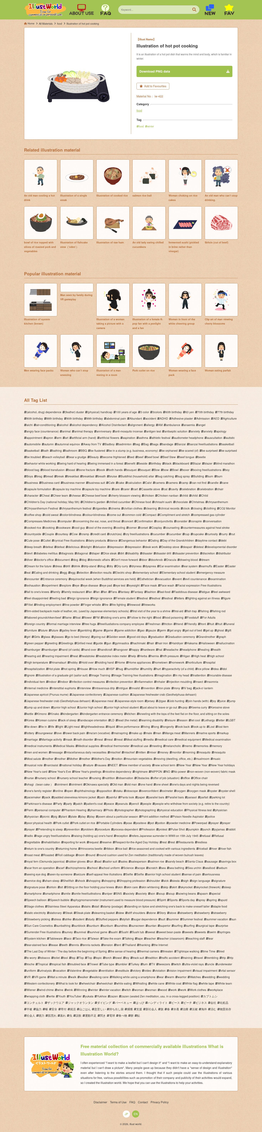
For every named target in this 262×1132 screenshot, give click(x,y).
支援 (139, 1009)
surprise (223, 926)
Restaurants (186, 842)
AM (160, 425)
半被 (29, 1009)
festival (143, 598)
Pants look (127, 797)
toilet (57, 958)
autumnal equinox (68, 444)
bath (46, 450)
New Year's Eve (61, 771)
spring (213, 900)
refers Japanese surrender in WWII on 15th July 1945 (165, 836)
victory (137, 970)
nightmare (141, 771)
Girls (37, 637)
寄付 (63, 1009)
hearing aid (34, 656)
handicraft (106, 649)
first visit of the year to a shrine (151, 611)
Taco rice (80, 938)
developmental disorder (222, 547)
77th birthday (225, 412)
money (164, 752)
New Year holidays (223, 765)
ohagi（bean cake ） (40, 784)
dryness (137, 566)
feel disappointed (37, 598)
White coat (174, 983)
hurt (158, 669)
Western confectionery (41, 983)
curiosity (212, 534)
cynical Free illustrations (69, 540)
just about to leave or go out (159, 707)
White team (225, 983)
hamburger (33, 649)
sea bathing (176, 868)
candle (214, 483)
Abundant (136, 418)
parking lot (218, 797)
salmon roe (157, 861)
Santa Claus (195, 861)
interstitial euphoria (64, 688)
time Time (209, 951)
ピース (175, 1003)
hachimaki (139, 643)
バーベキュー (123, 1003)
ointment (62, 784)
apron (49, 438)
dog (75, 560)
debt (223, 540)
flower (88, 617)
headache (172, 649)
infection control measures (88, 682)
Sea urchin (194, 868)
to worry (32, 958)
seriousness (212, 874)
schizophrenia (77, 868)
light (60, 727)
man (158, 733)
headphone (189, 649)
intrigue (123, 688)
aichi (30, 425)
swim (212, 932)
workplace (216, 990)
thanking (144, 945)
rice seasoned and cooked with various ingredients (163, 849)
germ (163, 630)
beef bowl (153, 457)
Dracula (171, 560)
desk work (151, 547)
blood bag (33, 470)
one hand (146, 784)
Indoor (64, 682)
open (70, 791)
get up (209, 630)
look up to (199, 727)
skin (120, 887)
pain (102, 797)
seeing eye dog (36, 874)
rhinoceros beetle (91, 849)
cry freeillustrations (137, 534)
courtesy (63, 534)
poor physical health (39, 823)
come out (115, 515)
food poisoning (174, 617)
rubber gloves (77, 861)
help (133, 656)
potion (161, 823)
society (129, 893)
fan (90, 592)
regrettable (33, 842)
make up (136, 733)
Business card (51, 483)
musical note (35, 765)
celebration (189, 489)
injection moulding (180, 682)
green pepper (35, 643)
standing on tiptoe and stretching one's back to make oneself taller (168, 906)
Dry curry (122, 566)
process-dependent (126, 829)
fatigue (205, 592)
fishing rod (218, 611)
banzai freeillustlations (203, 444)
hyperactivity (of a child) (179, 669)
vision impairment (180, 970)
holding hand (105, 662)
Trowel (94, 964)
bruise (113, 476)
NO (168, 771)
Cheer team (60, 495)
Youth (62, 996)
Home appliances (140, 662)
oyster (213, 791)
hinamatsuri (59, 662)
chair (220, 489)
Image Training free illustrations (133, 675)
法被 (195, 1009)
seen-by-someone (61, 874)
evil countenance (196, 579)
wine (60, 990)
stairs (87, 906)
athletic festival (161, 438)
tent (118, 945)
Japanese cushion (117, 694)
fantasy (125, 592)
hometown (161, 662)
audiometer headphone (188, 438)
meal (100, 739)
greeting (52, 643)
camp (184, 483)
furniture (32, 630)
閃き (103, 1015)
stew (121, 913)
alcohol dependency (85, 425)
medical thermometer (116, 746)
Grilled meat (84, 643)
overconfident (149, 791)
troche (30, 964)
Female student (125, 598)
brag (39, 476)
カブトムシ (210, 996)
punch (206, 829)
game (98, 630)
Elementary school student (178, 572)
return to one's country (40, 849)
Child (204, 495)
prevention (73, 829)
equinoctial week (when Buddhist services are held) (103, 579)
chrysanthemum (218, 502)
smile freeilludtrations (87, 893)
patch (79, 804)
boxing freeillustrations (207, 470)
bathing (57, 450)
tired (221, 951)
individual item (36, 682)
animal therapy (83, 431)
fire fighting (119, 605)
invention (149, 688)
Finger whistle (92, 605)
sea (163, 868)
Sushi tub (138, 932)
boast (71, 470)
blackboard (182, 463)
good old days (138, 637)
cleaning (151, 508)
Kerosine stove (220, 707)
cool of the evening (100, 528)
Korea (30, 720)
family (56, 592)
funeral (230, 624)
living (146, 727)
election (84, 572)
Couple (49, 534)
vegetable (91, 970)
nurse (30, 778)
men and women (37, 752)
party (69, 804)
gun (108, 643)
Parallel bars (176, 797)
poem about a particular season (118, 816)
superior (165, 926)
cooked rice (34, 528)
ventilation (107, 970)
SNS (119, 893)
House (83, 669)
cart (135, 489)
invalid (135, 688)
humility (147, 669)
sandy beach (176, 861)
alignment (136, 425)
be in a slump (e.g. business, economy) (133, 450)
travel (199, 958)
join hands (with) (198, 701)
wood (163, 990)
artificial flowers (109, 438)
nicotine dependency (118, 771)
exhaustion (33, 585)
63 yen (189, 412)
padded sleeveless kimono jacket (75, 797)
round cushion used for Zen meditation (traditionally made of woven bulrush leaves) (151, 855)
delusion (100, 547)
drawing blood (189, 560)
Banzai (181, 444)
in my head (182, 675)
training (187, 958)
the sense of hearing (123, 951)
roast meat (33, 855)
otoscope (132, 791)
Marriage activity (51, 739)
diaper (96, 553)
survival (81, 932)
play (83, 816)
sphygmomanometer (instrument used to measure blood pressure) (114, 900)
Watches (195, 977)
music (216, 759)
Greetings (67, 643)
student (79, 919)
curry (224, 534)
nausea (101, 765)
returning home (67, 849)
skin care (132, 887)
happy (135, 649)
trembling (212, 958)
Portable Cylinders (110, 823)
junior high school (64, 707)
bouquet (131, 470)
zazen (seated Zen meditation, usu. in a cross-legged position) (160, 996)
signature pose (36, 887)
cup (187, 534)
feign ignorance (79, 598)
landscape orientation (93, 720)
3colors (157, 412)
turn (145, 964)
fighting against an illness (204, 598)
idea (216, 669)
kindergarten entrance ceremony (102, 714)
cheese (76, 495)
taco (68, 938)
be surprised (210, 450)
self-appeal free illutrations (105, 874)
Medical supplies (88, 746)
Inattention (199, 675)
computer (66, 521)
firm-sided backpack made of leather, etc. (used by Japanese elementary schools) (78, 611)
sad (99, 861)
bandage (167, 444)
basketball (227, 444)
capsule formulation (39, 489)
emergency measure (212, 572)
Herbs (143, 656)
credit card (99, 534)
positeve (141, 823)
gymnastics (122, 643)
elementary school (146, 572)
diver (30, 560)
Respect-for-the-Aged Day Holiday (136, 842)
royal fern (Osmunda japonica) (46, 861)
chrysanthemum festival (76, 508)
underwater (225, 964)
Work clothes (198, 990)
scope (141, 868)
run (91, 861)
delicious (73, 547)
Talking (129, 938)
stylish (126, 919)
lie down (32, 727)
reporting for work (75, 842)
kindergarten (71, 714)
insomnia (212, 682)
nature (89, 765)
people (147, 804)
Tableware (56, 938)
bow (166, 470)
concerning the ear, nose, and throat (97, 521)
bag (137, 444)
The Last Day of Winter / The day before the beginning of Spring (67, 951)
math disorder (84, 739)
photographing (146, 810)
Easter (220, 566)
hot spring (69, 669)
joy (214, 701)
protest (163, 829)
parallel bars (156, 797)
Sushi (125, 932)
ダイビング (104, 1003)
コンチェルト (35, 1003)
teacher (151, 938)
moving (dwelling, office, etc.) (174, 759)
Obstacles (143, 778)
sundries (122, 926)
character (32, 495)
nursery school (46, 778)
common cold (132, 515)
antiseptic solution (176, 431)
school (93, 868)
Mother (73, 759)
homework (177, 662)
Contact (143, 1102)
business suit (96, 483)
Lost (211, 727)
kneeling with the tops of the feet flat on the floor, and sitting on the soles (184, 714)
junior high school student (122, 707)
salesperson (139, 861)
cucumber (159, 534)
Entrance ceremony (55, 579)
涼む (213, 1009)
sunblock (79, 926)
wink (70, 990)
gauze (152, 630)
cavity (174, 489)
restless (202, 842)
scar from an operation (41, 868)
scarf (61, 868)
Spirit (162, 900)
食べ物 (123, 1015)
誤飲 (78, 1015)
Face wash (167, 585)
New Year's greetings (88, 771)
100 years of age (126, 412)
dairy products (97, 540)
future (44, 630)
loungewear (45, 733)
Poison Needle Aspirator (188, 816)
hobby (74, 662)
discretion (208, 553)
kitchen (131, 714)
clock (186, 508)
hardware (149, 649)
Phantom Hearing (75, 810)
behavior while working (41, 463)
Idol (224, 669)
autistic (230, 438)
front (203, 624)
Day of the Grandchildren (178, 540)
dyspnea (150, 566)
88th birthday (55, 418)
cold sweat (51, 515)
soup (162, 893)
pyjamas (219, 829)
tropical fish (59, 964)
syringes (225, 932)
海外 (204, 1009)
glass (46, 637)
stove (172, 913)
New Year (185, 765)
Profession (148, 829)
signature (219, 881)
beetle (202, 457)
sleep (227, 887)
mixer (152, 752)
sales (124, 861)
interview (85, 688)
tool (65, 958)
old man (132, 784)
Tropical (43, 964)
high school (216, 656)
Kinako (54, 714)
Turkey (135, 964)
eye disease (90, 585)
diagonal (82, 553)
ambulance (173, 425)
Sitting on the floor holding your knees (90, 887)
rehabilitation (52, 842)
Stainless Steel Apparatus (63, 906)
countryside (34, 534)
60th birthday (173, 412)
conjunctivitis (164, 521)
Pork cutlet (62, 823)
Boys (30, 476)
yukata (89, 996)
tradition (153, 958)
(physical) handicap (100, 412)
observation (125, 778)
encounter (33, 579)
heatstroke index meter (112, 656)
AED (216, 418)
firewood (134, 605)
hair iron (163, 643)
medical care (165, 739)
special (215, 893)
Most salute (34, 759)
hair (151, 643)
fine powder (72, 605)
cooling (120, 528)
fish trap (192, 611)
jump (232, 701)
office (186, 778)
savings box (228, 861)
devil (30, 553)
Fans (114, 592)
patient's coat (94, 804)
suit (163, 919)
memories (202, 746)
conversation (213, 521)
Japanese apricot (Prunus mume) (47, 694)
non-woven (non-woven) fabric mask (212, 771)
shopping (94, 881)
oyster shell (228, 791)
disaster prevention (187, 553)
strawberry (186, 913)
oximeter (167, 791)
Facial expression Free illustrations (200, 585)
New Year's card (37, 771)
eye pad (107, 585)
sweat (151, 932)
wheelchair (88, 983)
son (152, 893)
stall (96, 906)
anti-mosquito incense (129, 431)
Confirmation (145, 521)
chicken (149, 495)
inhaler (160, 682)
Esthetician (147, 579)
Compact (150, 515)
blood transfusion (54, 470)
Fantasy (138, 592)
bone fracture (87, 470)
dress (58, 566)
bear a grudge (77, 457)
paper (141, 797)
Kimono (42, 714)
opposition (105, 791)
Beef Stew (169, 457)
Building (198, 476)
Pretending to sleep (50, 829)
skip (165, 887)
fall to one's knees (38, 592)
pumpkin (193, 829)
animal (66, 431)
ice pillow (204, 669)
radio (30, 836)
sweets (188, 932)
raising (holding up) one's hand (93, 836)
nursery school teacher (73, 778)
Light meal (73, 727)
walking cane (100, 977)
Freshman (154, 624)
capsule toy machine (68, 489)
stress (57, 919)
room (81, 855)
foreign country (36, 624)
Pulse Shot (178, 829)
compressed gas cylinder (209, 515)
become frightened (114, 457)
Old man (117, 784)
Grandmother (207, 637)
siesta (176, 881)
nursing (96, 778)
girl (28, 637)
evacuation (164, 579)
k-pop (184, 707)
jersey (151, 701)
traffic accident (170, 958)
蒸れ (63, 1015)
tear (210, 938)
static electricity (36, 913)
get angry (175, 630)
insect (199, 682)
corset (144, 528)
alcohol (63, 425)
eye (77, 585)
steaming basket (104, 913)
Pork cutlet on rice (84, 823)
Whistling (141, 983)
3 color (144, 412)
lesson (183, 720)
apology (221, 431)
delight (87, 547)
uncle (210, 964)
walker (84, 977)
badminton (125, 444)
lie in (44, 727)
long (156, 727)
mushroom (202, 759)
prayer (215, 823)
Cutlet (47, 540)
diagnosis (67, 553)
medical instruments (39, 746)
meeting (157, 746)
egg (64, 572)
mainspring (121, 733)
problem (88, 829)
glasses (59, 637)
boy (227, 470)
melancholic (173, 746)
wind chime (46, 990)
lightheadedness (93, 727)
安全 (54, 1009)
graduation (157, 637)
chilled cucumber (119, 502)
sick (166, 881)
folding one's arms (114, 617)
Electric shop (123, 572)
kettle (30, 714)
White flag (191, 983)
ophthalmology (86, 791)
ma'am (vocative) (99, 733)
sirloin (52, 887)
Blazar (197, 463)
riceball (203, 849)
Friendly (192, 624)
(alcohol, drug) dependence (44, 412)
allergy (150, 425)
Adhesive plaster (182, 418)
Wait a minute (58, 977)
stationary (55, 913)
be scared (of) (189, 450)
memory (217, 746)
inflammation (145, 682)
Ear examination (170, 566)
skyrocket (186, 887)
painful (113, 797)
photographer (125, 810)
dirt (122, 553)
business (32, 483)
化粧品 (224, 1003)
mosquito (204, 752)
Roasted (48, 855)
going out (99, 637)
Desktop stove (170, 547)
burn (210, 476)
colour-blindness (95, 515)
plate (74, 816)
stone (152, 913)
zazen (114, 996)
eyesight (134, 585)
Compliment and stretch (175, 515)
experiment (51, 585)
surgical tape (206, 926)
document (63, 560)
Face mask (150, 585)
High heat (200, 656)
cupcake (198, 534)
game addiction (126, 630)
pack (47, 797)
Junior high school (91, 707)
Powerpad (200, 823)
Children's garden (94, 502)
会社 (213, 1003)
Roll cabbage (66, 855)
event (178, 579)
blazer (208, 463)
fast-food (165, 592)
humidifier (133, 669)
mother (49, 759)
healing (204, 649)
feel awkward (221, 592)
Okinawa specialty (97, 784)
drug (103, 566)
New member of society (136, 765)
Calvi (148, 483)
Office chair (200, 778)
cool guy (79, 528)
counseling (172, 528)
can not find (199, 483)
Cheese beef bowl (95, 495)
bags (155, 444)
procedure (103, 829)
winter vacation (111, 990)
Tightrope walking (188, 951)
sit (61, 887)
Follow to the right (141, 617)
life (52, 727)
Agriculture (230, 418)
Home (121, 662)
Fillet (30, 605)
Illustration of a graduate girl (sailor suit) (63, 675)
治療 (185, 1009)
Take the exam (112, 938)
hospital (210, 662)
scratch (153, 868)
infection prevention (120, 682)
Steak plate (83, 913)
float (78, 617)
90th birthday (74, 418)
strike (68, 919)
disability (133, 553)
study (91, 919)
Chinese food (142, 502)
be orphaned (169, 450)
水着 (176, 1009)
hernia (155, 656)
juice (223, 701)
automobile (34, 444)
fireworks (149, 605)
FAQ (132, 1102)
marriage (32, 739)
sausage (212, 861)
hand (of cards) (70, 649)
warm (170, 977)
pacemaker (34, 797)
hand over (90, 649)
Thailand (130, 945)
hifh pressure (170, 656)
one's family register (39, 791)
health (217, 649)
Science (128, 868)
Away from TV (92, 444)
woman (139, 990)
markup (224, 733)
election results (102, 572)
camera (160, 483)
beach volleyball (54, 457)
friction (168, 624)
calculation (135, 483)
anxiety (195, 431)
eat (28, 572)
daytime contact (207, 540)
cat (165, 489)
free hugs (90, 624)
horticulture (195, 662)
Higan (186, 656)
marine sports (207, 733)
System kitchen (36, 938)
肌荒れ (52, 1015)
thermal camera (149, 951)
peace (110, 804)
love (59, 733)
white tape (207, 983)
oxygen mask (197, 791)
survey (68, 932)
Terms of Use (118, 1102)
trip (224, 958)
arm (59, 438)
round (91, 855)
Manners (189, 733)
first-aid (178, 611)
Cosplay (156, 528)
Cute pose (33, 540)
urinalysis (46, 970)
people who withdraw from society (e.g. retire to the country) (192, 804)
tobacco (45, 958)
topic (99, 958)
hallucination (226, 643)
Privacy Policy (160, 1102)
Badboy (110, 444)
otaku (119, 791)
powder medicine (180, 823)
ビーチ (187, 1003)
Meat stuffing (134, 739)
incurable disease (220, 675)
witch (127, 990)
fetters (180, 598)
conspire (196, 521)
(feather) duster (74, 412)
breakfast (73, 476)
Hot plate (54, 669)
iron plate (164, 688)
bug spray (183, 476)
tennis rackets (91, 945)
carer (126, 489)
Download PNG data (154, 71)
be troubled (34, 457)
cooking (50, 528)
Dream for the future (39, 566)
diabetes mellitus (47, 553)
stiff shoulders (136, 913)
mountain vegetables (139, 759)
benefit (131, 463)
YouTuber (75, 996)
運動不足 (90, 1015)
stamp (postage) (113, 906)
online (59, 791)
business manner (74, 483)
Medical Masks (64, 746)
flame (68, 617)
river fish (226, 849)
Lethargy (209, 720)
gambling (86, 630)
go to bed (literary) (78, 637)
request (94, 842)
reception (122, 836)
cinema (115, 508)
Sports (173, 900)
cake (121, 483)
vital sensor (228, 970)
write (52, 996)
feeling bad (59, 598)
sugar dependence (145, 919)
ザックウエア (55, 1003)
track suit (138, 958)
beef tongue (186, 457)
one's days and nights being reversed (195, 784)
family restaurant (74, 592)
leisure (171, 720)
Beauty (94, 457)
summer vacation (217, 919)
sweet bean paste (170, 932)
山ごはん (85, 1009)
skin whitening (150, 887)
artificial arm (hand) (84, 438)
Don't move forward (126, 560)
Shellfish (68, 881)
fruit (211, 624)
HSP (112, 669)
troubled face (78, 964)
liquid (111, 727)
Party (59, 804)
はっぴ (140, 1003)
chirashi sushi (163, 502)
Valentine (75, 970)
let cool (195, 720)
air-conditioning (46, 425)
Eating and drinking (46, 572)
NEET (114, 765)
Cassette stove (150, 489)
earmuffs (206, 566)
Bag (146, 444)
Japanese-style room (130, 701)
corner (133, 528)
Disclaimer (100, 1102)
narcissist (52, 765)
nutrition (110, 778)
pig (55, 816)
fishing (204, 611)
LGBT (231, 720)
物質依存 (225, 1009)
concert (128, 521)
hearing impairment (56, 656)
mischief (115, 752)
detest (200, 547)
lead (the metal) (128, 720)
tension (108, 945)
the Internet (161, 945)
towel (118, 958)
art (66, 438)
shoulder (154, 881)
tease (54, 945)
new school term (165, 765)
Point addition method (155, 816)
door (144, 560)
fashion (151, 592)
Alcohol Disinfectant (114, 425)
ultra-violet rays (194, 964)
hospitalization (36, 669)
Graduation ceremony (181, 637)
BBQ (84, 450)
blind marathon (225, 463)
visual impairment (206, 970)
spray (201, 900)
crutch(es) (115, 534)
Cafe (112, 483)
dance (113, 540)
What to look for (68, 983)
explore (66, 585)
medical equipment (189, 739)
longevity (168, 727)
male (149, 733)
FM (97, 617)
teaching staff (196, 938)
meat (119, 739)
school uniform (110, 868)
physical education (171, 810)
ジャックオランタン (81, 1003)
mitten (142, 752)
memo (188, 746)
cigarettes (101, 508)
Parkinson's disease (39, 804)
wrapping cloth (36, 996)
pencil (135, 804)
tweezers (164, 964)
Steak (69, 913)
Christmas (197, 502)
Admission (203, 418)
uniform (31, 970)
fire (106, 605)
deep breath (34, 547)
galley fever (69, 630)
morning (190, 752)
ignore (31, 675)
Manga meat (172, 733)
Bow (157, 470)
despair (187, 547)
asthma (143, 438)
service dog (34, 881)
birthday (156, 463)
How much (98, 669)
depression (117, 547)
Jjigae (162, 701)
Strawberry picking (38, 919)
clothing (211, 508)
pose (129, 823)
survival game (98, 932)
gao (142, 630)
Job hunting (176, 701)
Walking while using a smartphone (133, 977)
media (150, 739)
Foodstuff (193, 617)
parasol (192, 797)
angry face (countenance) (43, 431)
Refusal (219, 836)
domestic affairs (100, 560)
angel (202, 425)
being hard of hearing (72, 463)
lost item (223, 727)
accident (150, 418)
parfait (204, 797)
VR (29, 977)
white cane (157, 983)
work (174, 990)
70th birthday (205, 412)
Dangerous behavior (134, 540)
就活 (73, 1009)
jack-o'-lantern (204, 688)
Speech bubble (59, 900)
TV (153, 964)
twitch (177, 964)
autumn (49, 444)
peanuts (123, 804)
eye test (120, 585)
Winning (81, 990)
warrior (182, 977)
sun (234, 919)
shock (81, 881)
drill (68, 566)
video (147, 970)
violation (160, 970)
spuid (223, 900)
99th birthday (94, 418)
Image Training (100, 675)
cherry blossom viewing (126, 495)
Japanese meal (104, 701)
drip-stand (90, 566)
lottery (30, 733)
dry (111, 566)
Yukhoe (102, 996)
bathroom (71, 450)
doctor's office (45, 560)
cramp (85, 534)
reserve (107, 842)
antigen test (153, 431)
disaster (147, 553)
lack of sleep (68, 720)
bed (131, 457)
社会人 (31, 1015)
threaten (168, 951)
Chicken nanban (168, 495)
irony (177, 688)
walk (73, 977)
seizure (80, 874)
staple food (220, 906)
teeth (64, 945)
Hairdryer (177, 643)
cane (225, 483)
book (102, 470)
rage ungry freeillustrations (53, 836)
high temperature (37, 662)
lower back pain (75, 733)
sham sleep (52, 881)
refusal (206, 836)
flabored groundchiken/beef (44, 617)
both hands (116, 470)
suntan (152, 926)
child (185, 495)
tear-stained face (37, 945)
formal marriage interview (65, 624)
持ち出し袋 (116, 1009)
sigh (186, 881)
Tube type (108, 964)
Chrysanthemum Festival (42, 508)
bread (49, 476)
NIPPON (156, 771)
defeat (49, 547)
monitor (176, 752)
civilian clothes (133, 508)
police (211, 816)
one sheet (162, 784)
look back (184, 727)
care (117, 489)
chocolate (182, 502)
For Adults (208, 617)
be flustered (97, 450)
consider (181, 521)
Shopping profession (132, 881)
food (139, 110)
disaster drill (163, 553)
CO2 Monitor (227, 508)
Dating (154, 540)
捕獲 (130, 1009)
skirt (174, 887)
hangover (122, 649)
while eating (124, 983)
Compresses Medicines (41, 521)
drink (77, 566)
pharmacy (96, 810)
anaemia (189, 425)
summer (174, 919)
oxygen (181, 791)
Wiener (31, 990)
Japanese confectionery (87, 694)
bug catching (166, 476)
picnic (46, 816)
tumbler (122, 964)
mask (69, 739)
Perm (30, 810)
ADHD (164, 418)
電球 (112, 1015)
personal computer (48, 810)
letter (221, 720)
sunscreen (137, 926)
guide (99, 643)
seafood (210, 868)
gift (229, 630)
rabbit (231, 829)
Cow (75, 534)
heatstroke (88, 656)
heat (75, 656)
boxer (185, 470)
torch (108, 958)
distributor (224, 553)
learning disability (152, 720)
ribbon (110, 849)
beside (143, 463)
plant (64, 816)
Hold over (87, 662)
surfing (178, 926)
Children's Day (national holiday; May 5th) (53, 502)
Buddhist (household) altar (137, 476)
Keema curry (199, 707)
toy (127, 958)
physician (221, 810)
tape (140, 938)
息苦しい (100, 1009)
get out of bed (193, 630)
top (73, 958)
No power (180, 771)
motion (118, 759)
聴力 (41, 1015)
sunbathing (63, 926)
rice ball (123, 849)
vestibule (123, 970)
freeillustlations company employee (122, 624)
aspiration (129, 438)
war (161, 977)
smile (67, 893)
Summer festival (193, 919)
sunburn (94, 926)
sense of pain (192, 874)
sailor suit (111, 861)
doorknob (157, 560)
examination (218, 579)
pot (152, 823)
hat (160, 649)
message (57, 752)
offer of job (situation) (166, 778)
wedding (209, 977)
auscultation (214, 438)
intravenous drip (104, 688)
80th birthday (35, 418)
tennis (75, 945)
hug (120, 669)
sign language (201, 881)
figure (226, 598)
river (214, 849)
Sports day (188, 900)
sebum (223, 868)
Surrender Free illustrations (44, 932)
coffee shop (34, 515)
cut (233, 534)
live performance (129, 727)
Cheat (46, 495)
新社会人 (151, 1009)
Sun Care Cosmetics (40, 926)
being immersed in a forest (106, 463)
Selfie (129, 874)
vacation (60, 970)
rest (164, 842)
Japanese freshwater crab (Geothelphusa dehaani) (164, 694)
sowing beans (187, 893)
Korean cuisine (47, 720)
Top (81, 958)
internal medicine (37, 688)
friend (179, 624)
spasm (203, 893)
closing (197, 508)
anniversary (104, 431)
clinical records (169, 508)
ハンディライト (158, 1003)
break (60, 476)
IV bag (188, 688)
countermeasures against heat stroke (206, 528)
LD (112, 720)
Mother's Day (102, 759)
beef (140, 457)
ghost (220, 630)
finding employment (48, 605)
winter (150, 126)
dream (205, 560)
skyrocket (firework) (208, 887)
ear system (190, 566)
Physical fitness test (199, 810)
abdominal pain (116, 418)
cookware (64, 528)
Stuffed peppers (108, 919)
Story (162, 913)
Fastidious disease (186, 592)
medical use (140, 746)
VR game (40, 977)
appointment (34, 438)
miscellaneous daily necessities (86, 752)
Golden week (117, 637)
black (168, 463)
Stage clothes (35, 906)
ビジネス (201, 1003)
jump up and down (38, 707)
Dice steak (110, 553)
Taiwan (94, 938)
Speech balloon (37, 900)
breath (102, 476)
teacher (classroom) (171, 938)
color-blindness (71, 515)
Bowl (175, 470)
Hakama (192, 643)
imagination (164, 675)
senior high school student (164, 874)
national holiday (72, 765)
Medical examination (218, 739)
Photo (109, 810)
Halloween (208, 643)
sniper (108, 893)
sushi (114, 932)
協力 (39, 1009)
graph (222, 637)
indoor (52, 682)
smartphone (34, 893)
